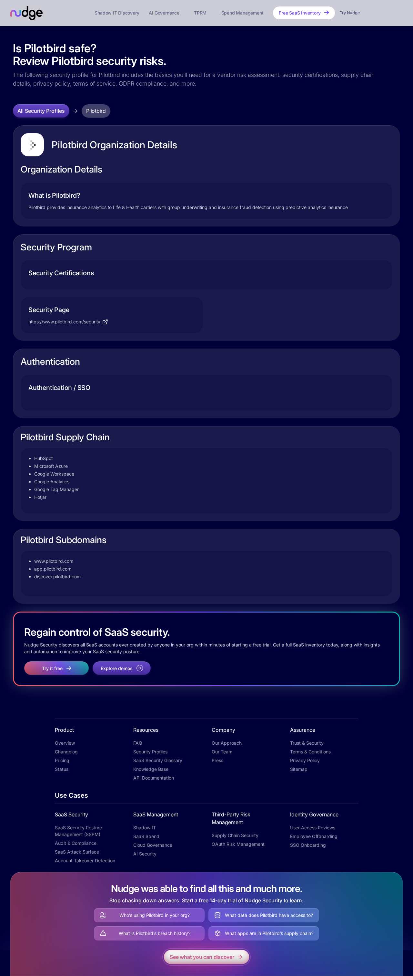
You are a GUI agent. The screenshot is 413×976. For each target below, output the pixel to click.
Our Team (222, 751)
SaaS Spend (146, 836)
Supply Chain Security (235, 835)
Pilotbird (96, 111)
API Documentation (153, 778)
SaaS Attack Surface (77, 852)
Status (61, 769)
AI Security (144, 853)
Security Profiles (150, 751)
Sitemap (298, 769)
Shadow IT (144, 827)
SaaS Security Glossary (157, 760)
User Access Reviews (312, 827)
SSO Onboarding (308, 845)
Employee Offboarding (313, 836)
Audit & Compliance (75, 843)
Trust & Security (307, 743)
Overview (65, 743)
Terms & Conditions (310, 751)
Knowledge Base (150, 769)
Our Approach (227, 743)
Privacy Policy (305, 760)
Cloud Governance (152, 845)
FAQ (137, 743)
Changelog (66, 751)
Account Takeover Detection (85, 860)
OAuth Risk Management (238, 844)
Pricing (62, 760)
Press (217, 760)
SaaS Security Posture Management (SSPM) (78, 831)
